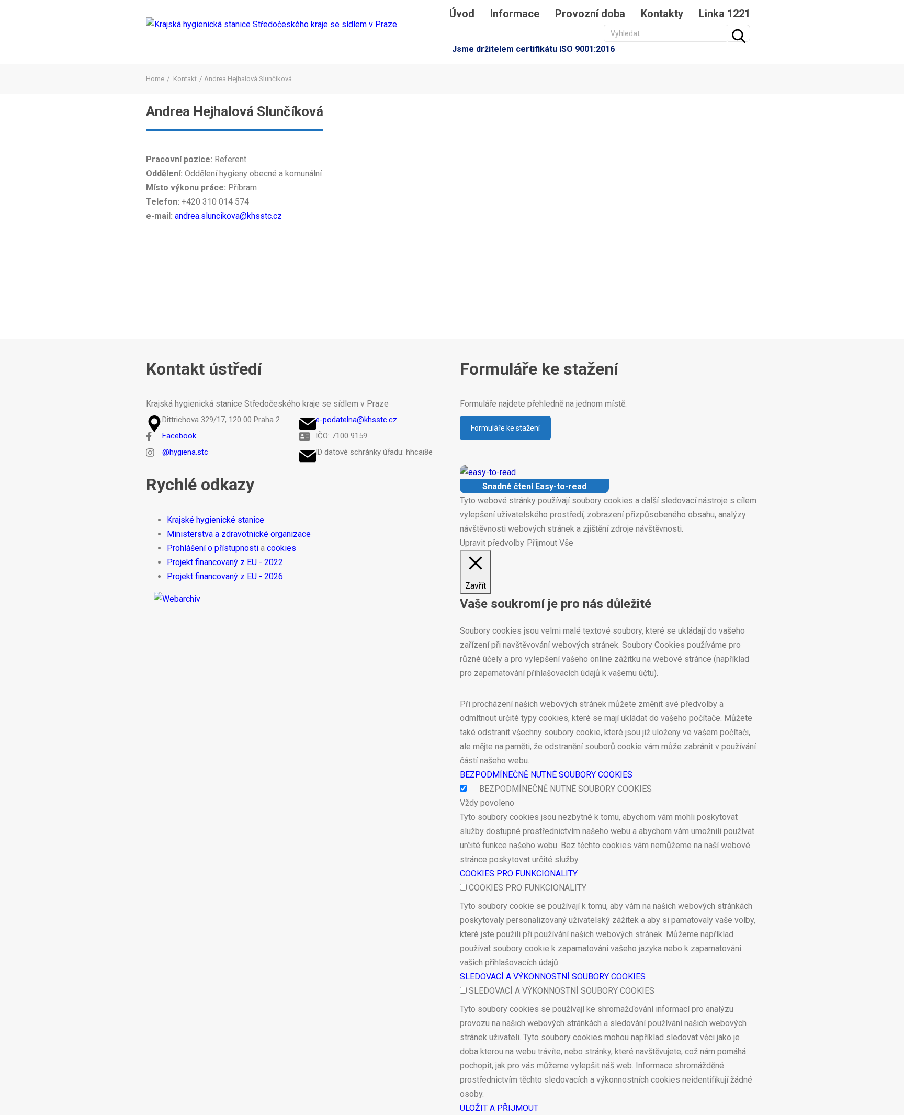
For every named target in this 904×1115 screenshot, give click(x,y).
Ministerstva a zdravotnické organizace (239, 534)
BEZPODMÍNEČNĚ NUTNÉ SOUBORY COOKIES (565, 789)
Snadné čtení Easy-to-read (534, 486)
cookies (281, 548)
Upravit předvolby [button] (492, 543)
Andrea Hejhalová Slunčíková (234, 111)
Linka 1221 (724, 13)
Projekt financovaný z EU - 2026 (225, 576)
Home (155, 79)
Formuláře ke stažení (505, 428)
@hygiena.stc (185, 452)
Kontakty (662, 13)
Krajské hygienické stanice (215, 520)
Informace (514, 13)
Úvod (461, 13)
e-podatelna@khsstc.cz (356, 419)
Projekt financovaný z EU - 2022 (225, 562)
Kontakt (185, 79)
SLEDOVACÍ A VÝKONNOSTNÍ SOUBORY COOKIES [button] (553, 977)
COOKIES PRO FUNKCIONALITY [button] (519, 874)
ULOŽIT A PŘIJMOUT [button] (499, 1108)
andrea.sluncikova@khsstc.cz (229, 216)
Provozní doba (590, 13)
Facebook (179, 436)
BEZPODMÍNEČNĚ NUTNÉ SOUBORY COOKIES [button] (546, 775)
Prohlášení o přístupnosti (212, 548)
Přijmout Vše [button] (550, 543)
